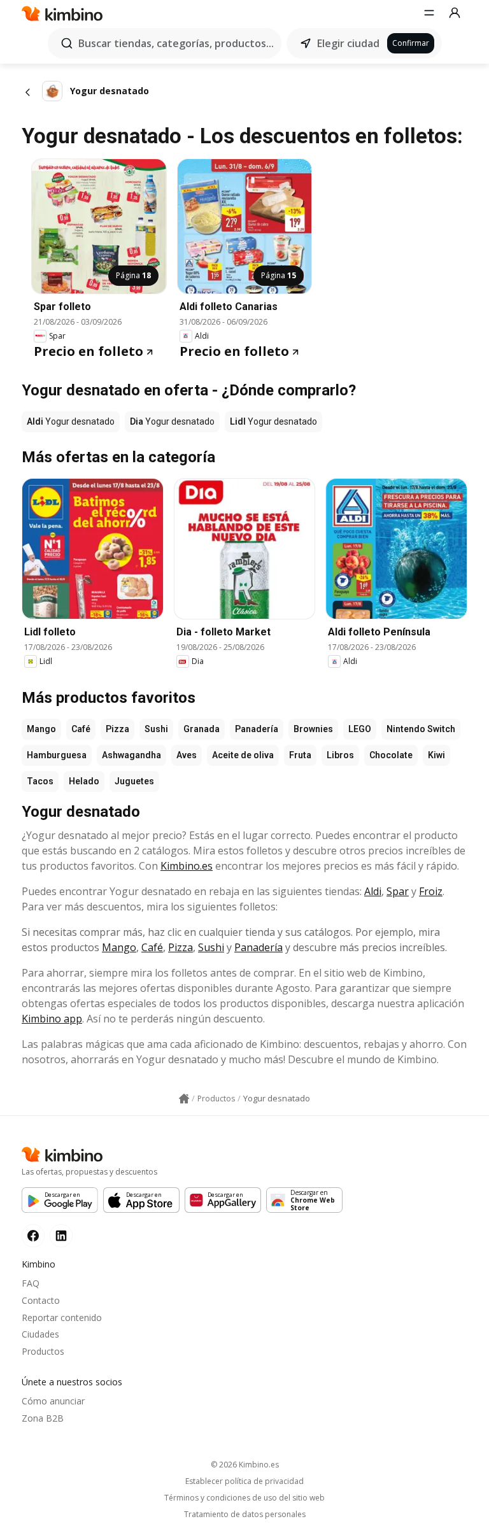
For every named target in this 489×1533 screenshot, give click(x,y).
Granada (201, 729)
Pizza (117, 729)
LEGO (359, 729)
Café (80, 729)
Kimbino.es (186, 866)
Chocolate (391, 755)
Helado (84, 781)
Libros (340, 755)
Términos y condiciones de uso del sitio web (244, 1498)
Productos (43, 1351)
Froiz (431, 891)
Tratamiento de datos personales (245, 1514)
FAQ (30, 1283)
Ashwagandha (131, 755)
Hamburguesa (57, 755)
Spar (397, 891)
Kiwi (436, 755)
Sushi (156, 729)
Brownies (313, 729)
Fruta (300, 755)
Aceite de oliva (243, 755)
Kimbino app (52, 1019)
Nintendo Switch (420, 729)
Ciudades (40, 1334)
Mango (41, 729)
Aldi (372, 891)
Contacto (41, 1300)
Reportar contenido (62, 1317)
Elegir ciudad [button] (348, 43)
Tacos (40, 781)
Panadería (256, 729)
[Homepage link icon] (184, 1099)
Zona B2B (43, 1418)
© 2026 (245, 1464)
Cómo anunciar (53, 1401)
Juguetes (134, 781)
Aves (186, 755)
